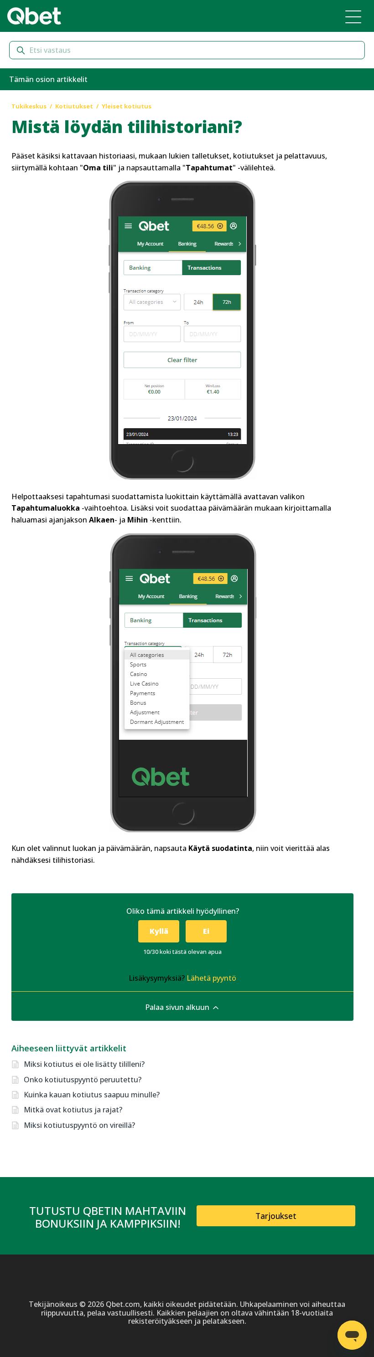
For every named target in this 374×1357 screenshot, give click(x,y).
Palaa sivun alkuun (178, 1007)
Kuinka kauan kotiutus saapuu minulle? (92, 1095)
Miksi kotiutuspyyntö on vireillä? (79, 1125)
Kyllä (159, 931)
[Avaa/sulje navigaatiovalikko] (353, 16)
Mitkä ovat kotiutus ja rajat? (73, 1110)
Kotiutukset (74, 106)
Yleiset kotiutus (126, 106)
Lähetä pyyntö (211, 978)
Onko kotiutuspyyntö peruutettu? (82, 1079)
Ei (206, 931)
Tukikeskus (29, 106)
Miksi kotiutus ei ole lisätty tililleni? (84, 1064)
